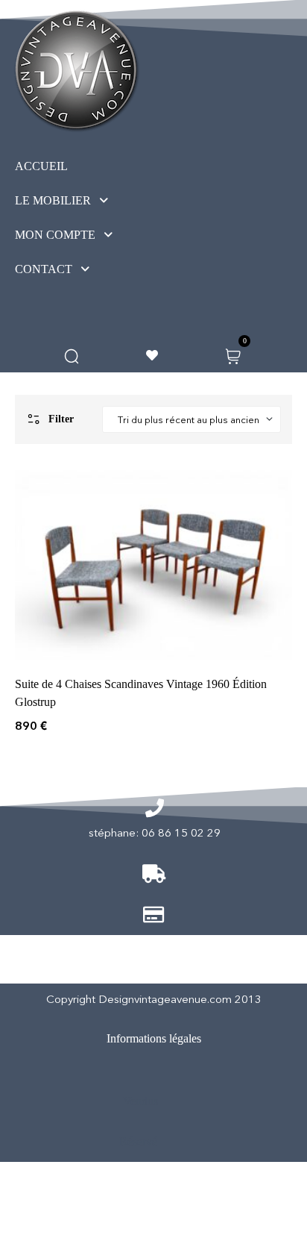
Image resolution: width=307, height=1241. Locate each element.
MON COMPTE (55, 234)
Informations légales (154, 1038)
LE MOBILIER (53, 200)
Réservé (138, 1141)
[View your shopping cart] (233, 354)
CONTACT (43, 269)
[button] (89, 201)
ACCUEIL (41, 166)
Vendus (140, 1101)
